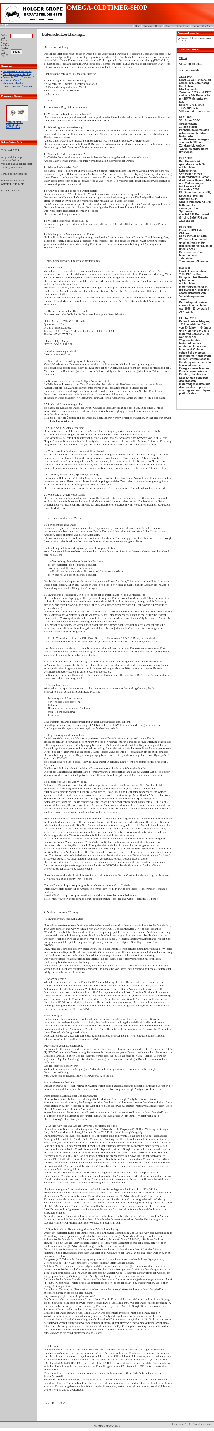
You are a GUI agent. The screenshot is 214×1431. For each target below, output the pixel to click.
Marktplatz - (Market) (13, 83)
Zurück (206, 26)
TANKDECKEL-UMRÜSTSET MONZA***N (14, 125)
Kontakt (196, 26)
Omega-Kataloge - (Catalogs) (18, 86)
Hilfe (136, 26)
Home (158, 26)
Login (3, 24)
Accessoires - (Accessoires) (17, 71)
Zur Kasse (183, 26)
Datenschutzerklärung (202, 1424)
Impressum (177, 1424)
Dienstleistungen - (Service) (17, 74)
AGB (187, 1424)
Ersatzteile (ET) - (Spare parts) (18, 77)
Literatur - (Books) (12, 80)
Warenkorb (170, 26)
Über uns (147, 26)
